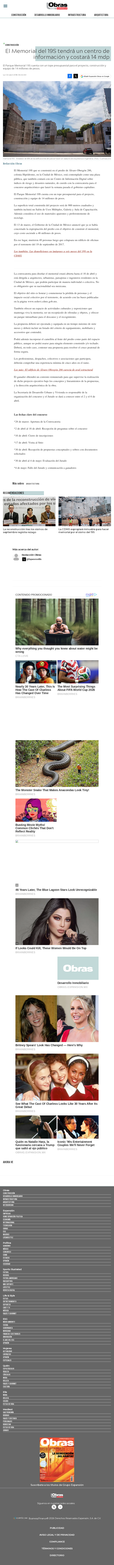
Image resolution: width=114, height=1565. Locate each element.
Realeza (6, 1371)
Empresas (7, 1213)
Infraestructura (77, 15)
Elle (5, 1392)
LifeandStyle (8, 1237)
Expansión (8, 1210)
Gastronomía (8, 1412)
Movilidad (7, 1331)
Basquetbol (8, 1281)
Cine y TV (6, 1307)
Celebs (5, 1401)
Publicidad (57, 1528)
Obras (6, 1190)
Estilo (5, 1298)
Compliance (57, 1541)
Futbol (6, 1272)
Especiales (7, 1360)
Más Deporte (8, 1284)
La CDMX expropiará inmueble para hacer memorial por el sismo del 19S (83, 531)
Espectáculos (8, 1368)
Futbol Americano (10, 1278)
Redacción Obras (31, 554)
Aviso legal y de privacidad (57, 1535)
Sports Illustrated (12, 1269)
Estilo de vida (8, 1404)
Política (7, 1243)
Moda (5, 1377)
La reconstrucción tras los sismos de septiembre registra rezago (25, 531)
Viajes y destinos (10, 1418)
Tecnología (7, 1225)
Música (6, 1310)
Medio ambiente (9, 1321)
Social (5, 1325)
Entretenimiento (9, 1301)
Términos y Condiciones (57, 1548)
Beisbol (6, 1275)
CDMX (5, 1254)
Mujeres (6, 1234)
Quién (6, 1365)
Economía (6, 1219)
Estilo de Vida (8, 1427)
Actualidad (7, 1351)
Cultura (6, 1386)
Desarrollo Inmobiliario (47, 15)
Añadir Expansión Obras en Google (96, 76)
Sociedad (6, 1264)
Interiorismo (8, 1205)
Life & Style (9, 1295)
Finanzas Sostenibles (11, 1333)
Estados (6, 1257)
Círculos (6, 1374)
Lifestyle (6, 1287)
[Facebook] (70, 76)
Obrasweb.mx (60, 1507)
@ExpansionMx (34, 559)
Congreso (7, 1251)
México (5, 1249)
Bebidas (6, 1415)
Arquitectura (101, 15)
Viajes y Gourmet (9, 1313)
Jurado (6, 1430)
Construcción (18, 15)
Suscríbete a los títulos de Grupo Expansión (57, 1484)
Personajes (7, 1421)
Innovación (7, 1336)
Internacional (8, 1222)
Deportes (7, 1304)
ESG (4, 1231)
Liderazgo (7, 1354)
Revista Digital (9, 1290)
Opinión (6, 1260)
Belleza (6, 1380)
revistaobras (54, 1507)
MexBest (8, 1409)
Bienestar (7, 1424)
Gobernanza (8, 1328)
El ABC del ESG (8, 1340)
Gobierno (6, 1245)
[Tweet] (75, 76)
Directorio (57, 1555)
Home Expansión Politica (13, 1216)
